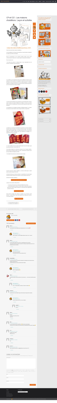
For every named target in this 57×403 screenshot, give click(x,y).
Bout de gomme (15, 233)
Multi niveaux (32, 1)
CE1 (24, 1)
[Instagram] (42, 92)
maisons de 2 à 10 (19, 198)
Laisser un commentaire (31, 223)
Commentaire (8, 357)
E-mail (7, 377)
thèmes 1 (39, 1)
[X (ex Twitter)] (44, 92)
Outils (36, 1)
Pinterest (19, 220)
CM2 (28, 1)
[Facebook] (39, 92)
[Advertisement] (28, 9)
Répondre (14, 237)
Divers (53, 1)
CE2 (26, 1)
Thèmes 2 (43, 1)
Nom (7, 374)
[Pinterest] (46, 92)
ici (18, 202)
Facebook (15, 220)
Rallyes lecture (48, 1)
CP (23, 1)
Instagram (17, 220)
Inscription (7, 391)
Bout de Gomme (5, 1)
